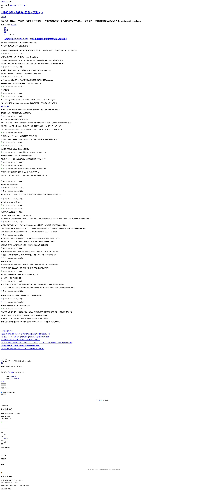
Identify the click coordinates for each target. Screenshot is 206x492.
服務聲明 (118, 469)
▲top (2, 381)
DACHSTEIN (5, 106)
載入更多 (3, 384)
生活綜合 (13, 25)
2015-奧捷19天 (15, 378)
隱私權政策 (112, 469)
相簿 (5, 28)
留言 (13, 372)
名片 (5, 32)
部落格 (6, 30)
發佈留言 (3, 394)
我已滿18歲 (4, 488)
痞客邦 (10, 372)
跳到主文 (3, 17)
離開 (9, 488)
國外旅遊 (13, 376)
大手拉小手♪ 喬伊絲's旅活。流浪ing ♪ (22, 12)
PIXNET (91, 469)
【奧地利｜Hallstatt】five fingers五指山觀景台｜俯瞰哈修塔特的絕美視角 (35, 39)
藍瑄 (2, 363)
